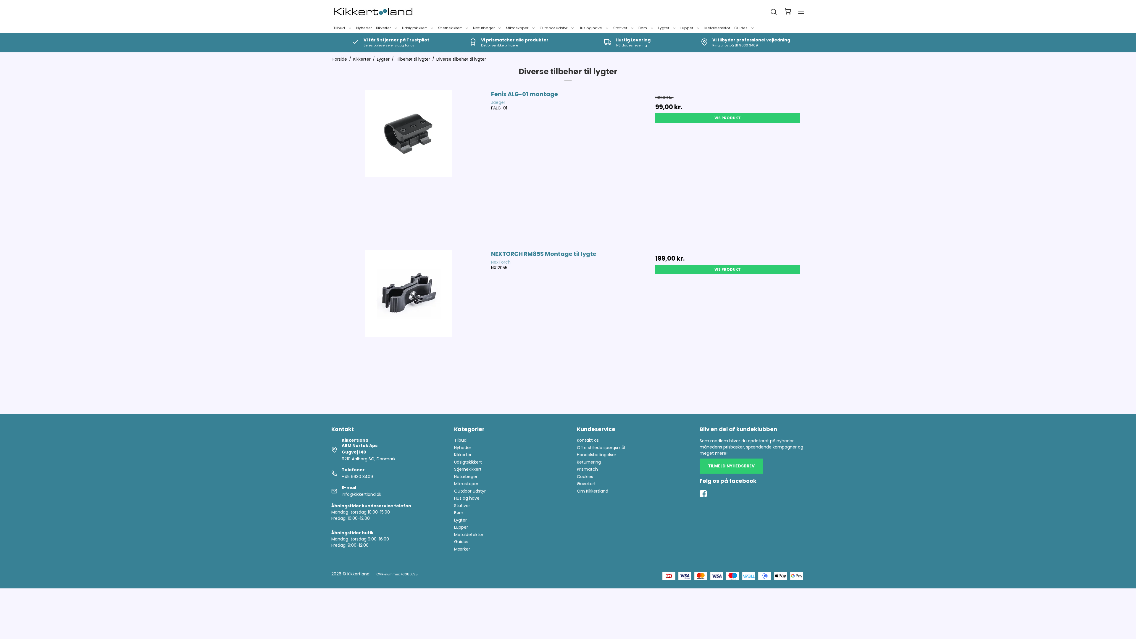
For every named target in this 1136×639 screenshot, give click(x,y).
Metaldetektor (717, 27)
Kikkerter (383, 27)
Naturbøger (484, 27)
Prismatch (587, 469)
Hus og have (590, 27)
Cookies (585, 477)
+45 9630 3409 (357, 477)
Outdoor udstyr (553, 27)
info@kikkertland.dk (361, 494)
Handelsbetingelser (596, 455)
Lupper (686, 27)
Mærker (462, 549)
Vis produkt (727, 117)
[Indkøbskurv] (787, 12)
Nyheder (364, 27)
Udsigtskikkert (414, 27)
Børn (642, 27)
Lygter (663, 27)
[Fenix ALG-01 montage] (408, 167)
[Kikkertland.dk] (373, 11)
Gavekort (586, 484)
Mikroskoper (517, 27)
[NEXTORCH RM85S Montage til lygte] (408, 327)
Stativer (620, 27)
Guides (741, 27)
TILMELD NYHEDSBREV (731, 466)
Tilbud (339, 27)
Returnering (589, 462)
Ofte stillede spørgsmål (601, 448)
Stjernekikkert (450, 27)
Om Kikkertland (592, 491)
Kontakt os (588, 440)
